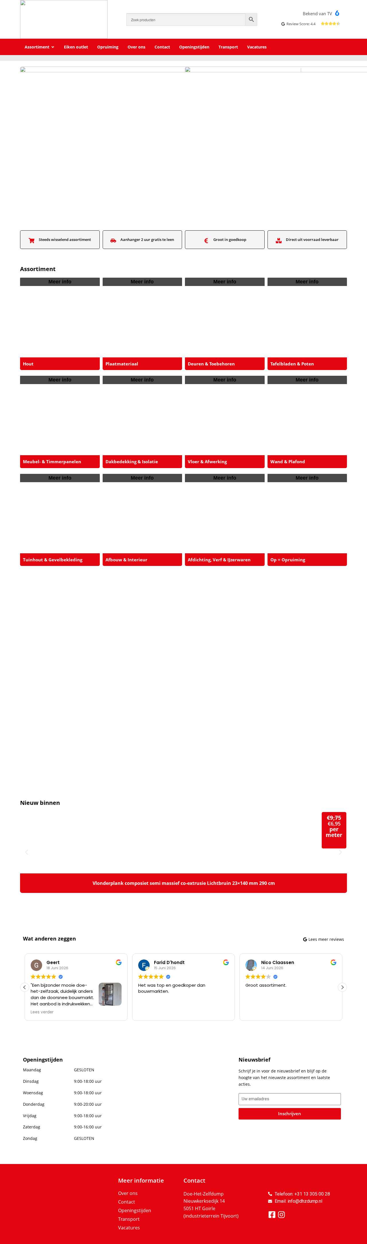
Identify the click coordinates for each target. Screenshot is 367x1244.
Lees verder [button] (42, 1012)
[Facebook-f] (23, 1214)
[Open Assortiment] (53, 47)
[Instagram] (35, 1214)
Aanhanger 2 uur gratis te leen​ (147, 239)
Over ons (128, 1193)
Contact (126, 1202)
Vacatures (129, 1228)
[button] (26, 852)
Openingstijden (134, 1210)
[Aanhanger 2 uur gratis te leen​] (113, 241)
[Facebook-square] (272, 1214)
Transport (129, 1219)
